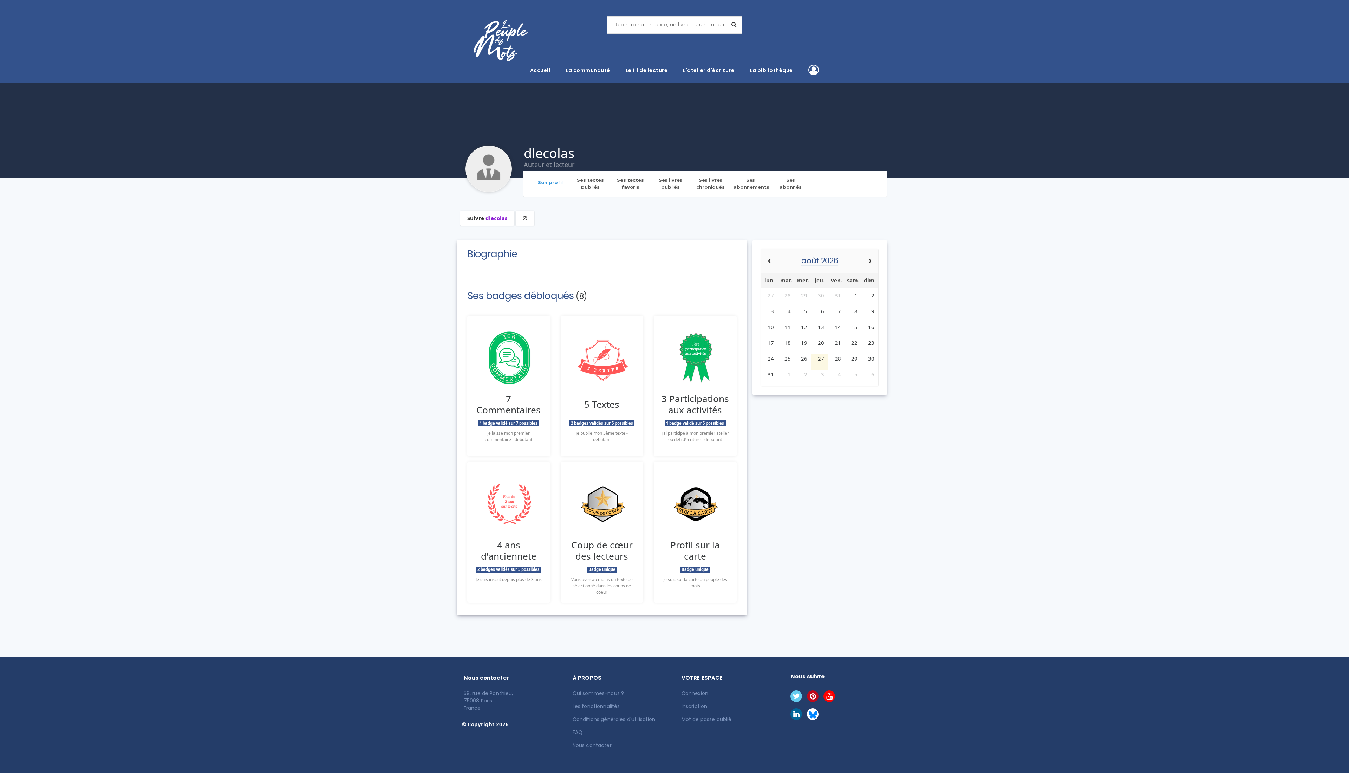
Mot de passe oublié (707, 719)
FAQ (577, 732)
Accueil (540, 70)
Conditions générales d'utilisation (614, 719)
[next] (870, 261)
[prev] (769, 261)
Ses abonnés (791, 183)
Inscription (695, 706)
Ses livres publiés (671, 183)
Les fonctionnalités (596, 706)
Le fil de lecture (647, 70)
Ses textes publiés (590, 183)
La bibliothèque (771, 70)
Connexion (695, 693)
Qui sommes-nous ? (598, 693)
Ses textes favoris (630, 183)
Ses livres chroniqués (710, 183)
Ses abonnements (751, 183)
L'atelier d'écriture (708, 70)
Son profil (550, 182)
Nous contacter (592, 745)
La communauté (588, 70)
